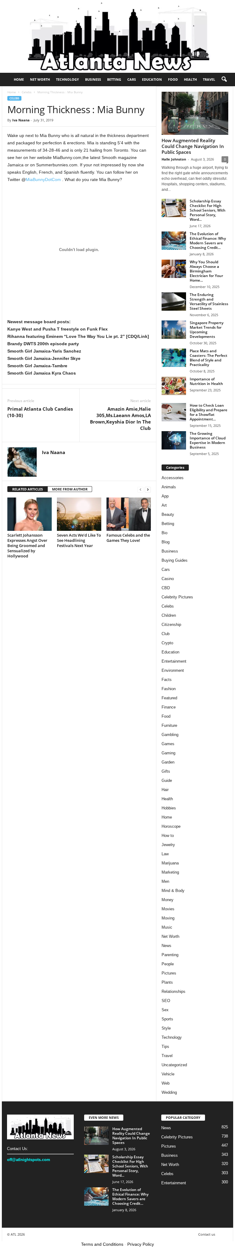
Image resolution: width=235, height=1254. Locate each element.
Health (190, 79)
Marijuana (170, 863)
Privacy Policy (140, 1244)
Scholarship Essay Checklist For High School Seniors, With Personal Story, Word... (208, 210)
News (166, 945)
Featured (169, 698)
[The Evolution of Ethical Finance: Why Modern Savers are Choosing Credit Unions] (174, 240)
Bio (164, 533)
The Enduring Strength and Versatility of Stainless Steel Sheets (209, 301)
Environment (173, 670)
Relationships (173, 991)
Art (164, 505)
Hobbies (169, 808)
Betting (114, 79)
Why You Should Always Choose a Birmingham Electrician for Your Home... (206, 271)
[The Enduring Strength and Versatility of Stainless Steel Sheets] (174, 301)
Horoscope (171, 826)
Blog (166, 542)
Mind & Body (173, 890)
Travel (209, 79)
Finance (169, 707)
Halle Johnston (174, 159)
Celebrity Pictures (177, 597)
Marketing (170, 872)
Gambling (170, 734)
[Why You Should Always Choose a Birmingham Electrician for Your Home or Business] (174, 269)
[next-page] (148, 489)
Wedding (169, 1092)
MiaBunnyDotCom (43, 179)
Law (165, 854)
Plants (167, 982)
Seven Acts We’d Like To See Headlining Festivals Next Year (79, 540)
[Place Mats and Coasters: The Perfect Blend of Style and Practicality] (174, 358)
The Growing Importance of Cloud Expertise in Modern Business (208, 440)
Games (168, 744)
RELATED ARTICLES (27, 489)
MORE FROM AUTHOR (70, 489)
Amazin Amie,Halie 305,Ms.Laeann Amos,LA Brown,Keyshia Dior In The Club (120, 418)
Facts (167, 679)
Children (169, 615)
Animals (169, 487)
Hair (165, 789)
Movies (168, 909)
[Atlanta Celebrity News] (117, 36)
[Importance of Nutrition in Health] (174, 386)
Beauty (168, 514)
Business (93, 79)
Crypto (167, 643)
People (168, 964)
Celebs (27, 92)
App (165, 496)
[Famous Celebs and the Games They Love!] (128, 514)
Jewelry (168, 844)
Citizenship (171, 624)
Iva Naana (21, 120)
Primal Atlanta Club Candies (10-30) (40, 412)
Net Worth (40, 79)
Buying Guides (175, 560)
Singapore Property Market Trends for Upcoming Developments (206, 329)
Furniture (169, 725)
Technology (67, 79)
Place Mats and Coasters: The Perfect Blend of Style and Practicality (208, 357)
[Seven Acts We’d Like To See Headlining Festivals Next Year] (79, 514)
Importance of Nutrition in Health (206, 381)
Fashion (169, 688)
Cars (131, 79)
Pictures (169, 973)
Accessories (173, 477)
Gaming (168, 753)
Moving (168, 918)
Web (166, 1083)
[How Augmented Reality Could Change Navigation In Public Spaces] (195, 113)
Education (152, 79)
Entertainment (174, 661)
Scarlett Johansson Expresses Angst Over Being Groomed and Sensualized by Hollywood (27, 545)
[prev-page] (140, 489)
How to (168, 835)
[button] (224, 79)
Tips (165, 1046)
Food (173, 79)
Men (165, 881)
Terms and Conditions (102, 1244)
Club (166, 633)
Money (167, 899)
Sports (167, 1019)
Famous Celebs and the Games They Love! (128, 537)
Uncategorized (174, 1065)
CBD (166, 588)
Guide (167, 780)
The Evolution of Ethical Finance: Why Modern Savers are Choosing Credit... (208, 240)
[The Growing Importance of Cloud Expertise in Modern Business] (174, 440)
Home (19, 79)
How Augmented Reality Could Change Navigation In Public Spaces (193, 146)
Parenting (170, 955)
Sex (165, 1010)
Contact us (206, 1234)
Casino (168, 578)
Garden (168, 762)
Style (166, 1028)
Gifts (166, 771)
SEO (166, 1000)
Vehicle (168, 1074)
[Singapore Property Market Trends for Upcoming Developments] (174, 329)
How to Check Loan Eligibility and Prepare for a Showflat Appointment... (208, 412)
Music (167, 927)
